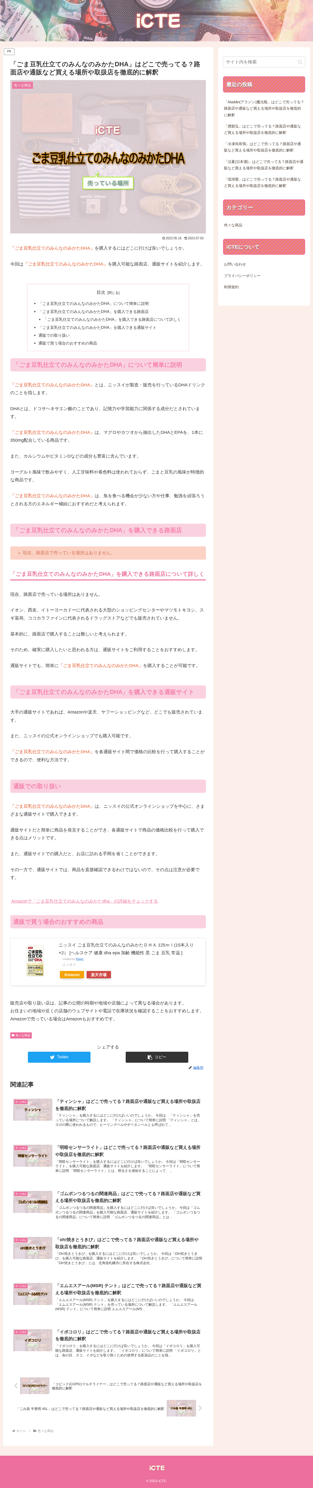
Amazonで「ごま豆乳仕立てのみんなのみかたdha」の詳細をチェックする (84, 901)
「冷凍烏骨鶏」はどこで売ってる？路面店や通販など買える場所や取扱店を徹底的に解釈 (262, 147)
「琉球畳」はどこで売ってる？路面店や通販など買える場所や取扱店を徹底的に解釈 (262, 182)
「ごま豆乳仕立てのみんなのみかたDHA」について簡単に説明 (93, 303)
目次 (101, 292)
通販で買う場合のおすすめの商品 (67, 343)
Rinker (80, 958)
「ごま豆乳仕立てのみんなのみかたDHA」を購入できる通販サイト (97, 327)
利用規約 (231, 287)
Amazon (72, 974)
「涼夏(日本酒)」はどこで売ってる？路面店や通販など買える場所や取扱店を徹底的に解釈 (263, 165)
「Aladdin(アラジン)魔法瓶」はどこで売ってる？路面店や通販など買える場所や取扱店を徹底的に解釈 (264, 108)
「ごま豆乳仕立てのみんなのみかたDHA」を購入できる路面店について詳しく (112, 319)
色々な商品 (23, 1035)
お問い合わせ (235, 264)
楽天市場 (99, 974)
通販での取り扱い (54, 335)
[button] (157, 1057)
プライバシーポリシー (242, 276)
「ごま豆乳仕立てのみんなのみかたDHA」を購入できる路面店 (93, 311)
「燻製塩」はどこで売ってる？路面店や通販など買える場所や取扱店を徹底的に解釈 (262, 129)
